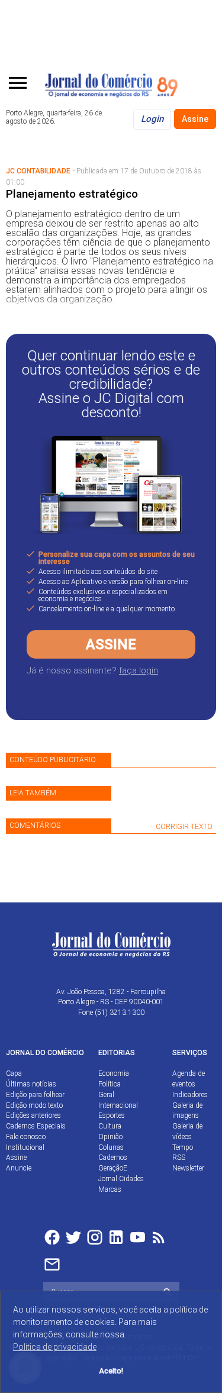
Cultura (109, 1126)
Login (152, 119)
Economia (113, 1073)
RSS (178, 1157)
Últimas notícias (31, 1084)
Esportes (111, 1115)
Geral (106, 1095)
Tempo (182, 1147)
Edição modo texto (34, 1105)
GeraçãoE (112, 1168)
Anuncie (18, 1168)
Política (109, 1084)
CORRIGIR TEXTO (184, 827)
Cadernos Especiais (36, 1126)
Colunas (111, 1147)
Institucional (25, 1147)
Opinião (110, 1137)
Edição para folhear (35, 1095)
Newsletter (188, 1168)
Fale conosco (26, 1137)
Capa (14, 1073)
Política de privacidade (54, 1347)
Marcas (109, 1189)
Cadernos (112, 1157)
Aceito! (111, 1370)
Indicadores (190, 1095)
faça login (138, 670)
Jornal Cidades (121, 1179)
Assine (195, 119)
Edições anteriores (33, 1115)
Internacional (118, 1105)
